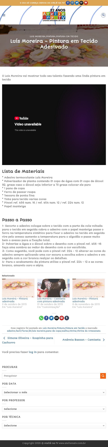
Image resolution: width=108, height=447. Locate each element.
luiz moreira (39, 331)
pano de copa (53, 331)
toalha (65, 331)
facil (18, 331)
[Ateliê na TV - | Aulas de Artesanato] (54, 15)
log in (33, 352)
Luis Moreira (38, 36)
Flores (24, 331)
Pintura (51, 36)
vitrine (72, 331)
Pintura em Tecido (67, 36)
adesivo (11, 331)
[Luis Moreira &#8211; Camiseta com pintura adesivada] (53, 288)
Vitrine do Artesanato (88, 331)
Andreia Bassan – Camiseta (81, 339)
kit (30, 331)
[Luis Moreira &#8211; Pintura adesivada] (18, 288)
